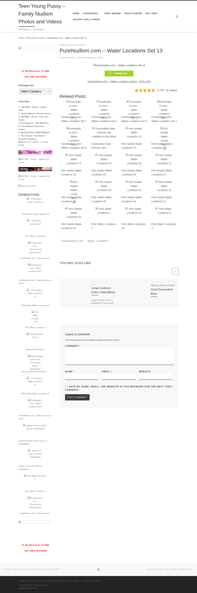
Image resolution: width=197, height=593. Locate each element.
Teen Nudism (68, 58)
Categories (26, 85)
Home (21, 38)
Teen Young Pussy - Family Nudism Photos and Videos (53, 581)
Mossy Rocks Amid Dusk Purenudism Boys (163, 289)
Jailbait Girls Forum (28, 588)
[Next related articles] (175, 271)
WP (30, 585)
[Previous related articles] (168, 271)
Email (107, 371)
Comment (72, 346)
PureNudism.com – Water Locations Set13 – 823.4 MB (119, 81)
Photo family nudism (35, 38)
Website (145, 371)
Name (70, 371)
